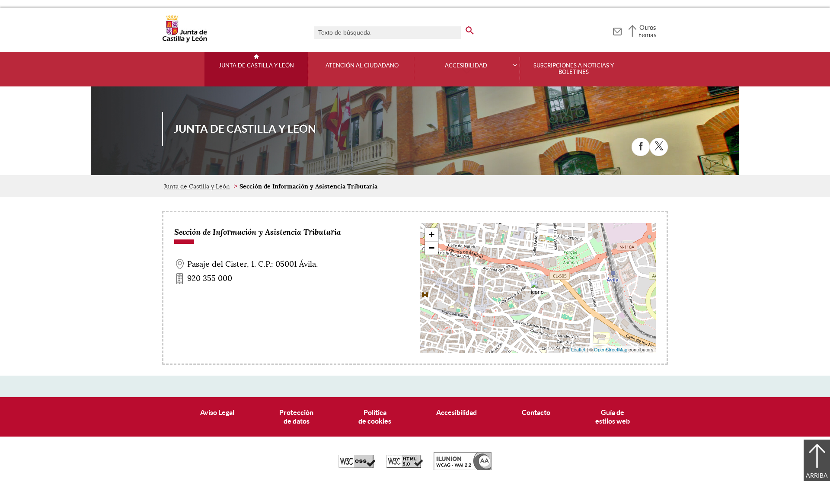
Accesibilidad (456, 412)
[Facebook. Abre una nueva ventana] (641, 147)
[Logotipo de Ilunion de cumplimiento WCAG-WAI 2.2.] (463, 468)
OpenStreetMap (610, 349)
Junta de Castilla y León (256, 66)
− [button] (431, 247)
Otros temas (648, 31)
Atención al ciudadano (362, 66)
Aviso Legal (217, 412)
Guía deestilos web (612, 416)
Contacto (536, 412)
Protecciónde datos (296, 416)
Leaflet (578, 349)
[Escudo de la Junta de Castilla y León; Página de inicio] (184, 40)
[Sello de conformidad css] (357, 466)
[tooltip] (617, 30)
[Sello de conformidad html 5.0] (404, 466)
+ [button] (431, 234)
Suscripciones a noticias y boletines (573, 69)
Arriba (817, 475)
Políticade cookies (374, 416)
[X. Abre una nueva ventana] (659, 147)
